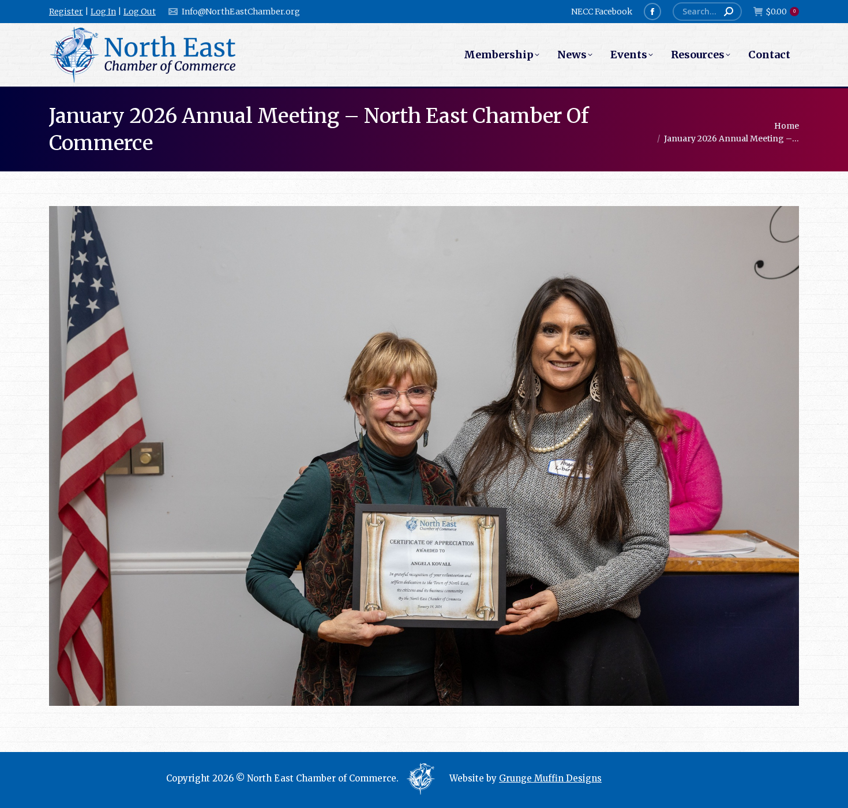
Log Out (139, 11)
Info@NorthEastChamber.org (241, 11)
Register (66, 11)
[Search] (728, 11)
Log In (103, 11)
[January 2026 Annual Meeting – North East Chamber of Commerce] (424, 456)
